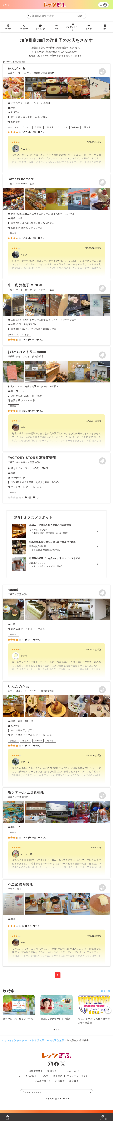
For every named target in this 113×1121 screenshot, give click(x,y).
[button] (108, 1011)
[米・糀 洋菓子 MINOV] (14, 305)
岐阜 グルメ (23, 1040)
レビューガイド (43, 1080)
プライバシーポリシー (78, 1076)
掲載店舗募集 (36, 1071)
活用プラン (53, 1071)
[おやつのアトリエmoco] (56, 399)
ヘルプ (44, 1076)
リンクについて (71, 1071)
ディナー (24, 29)
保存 (102, 71)
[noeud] (56, 632)
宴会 (56, 29)
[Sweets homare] (56, 226)
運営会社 (73, 1080)
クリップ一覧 (103, 1119)
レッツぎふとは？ (27, 1076)
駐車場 (89, 29)
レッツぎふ (8, 1040)
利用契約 (57, 1076)
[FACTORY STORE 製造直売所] (56, 478)
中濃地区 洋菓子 (55, 1040)
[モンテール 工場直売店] (56, 833)
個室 (105, 29)
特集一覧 (105, 991)
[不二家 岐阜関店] (56, 923)
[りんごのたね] (56, 734)
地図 (7, 1119)
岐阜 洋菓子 (38, 1040)
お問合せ (60, 1080)
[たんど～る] (56, 118)
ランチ (8, 29)
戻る (7, 4)
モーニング (40, 29)
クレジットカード (72, 28)
